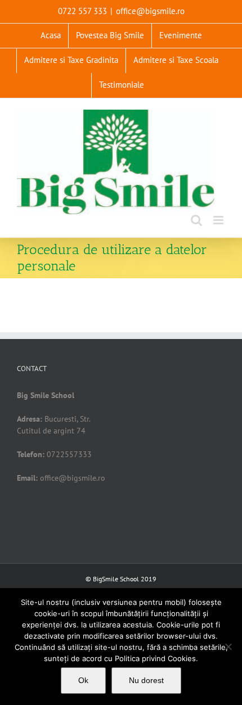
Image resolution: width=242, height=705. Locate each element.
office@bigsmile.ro (150, 11)
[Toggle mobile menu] (219, 220)
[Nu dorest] (228, 646)
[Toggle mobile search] (196, 220)
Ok (83, 680)
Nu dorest (146, 680)
